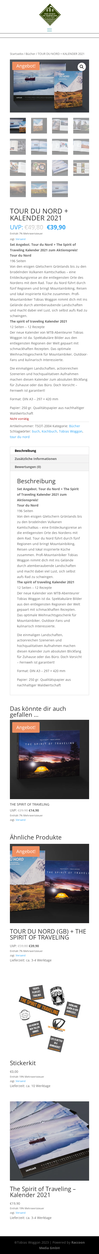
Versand (21, 239)
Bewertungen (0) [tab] (28, 467)
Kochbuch (49, 431)
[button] (82, 67)
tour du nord (20, 437)
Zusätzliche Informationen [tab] (36, 459)
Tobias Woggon (70, 431)
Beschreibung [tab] (25, 450)
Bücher (30, 54)
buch (36, 431)
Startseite (16, 54)
